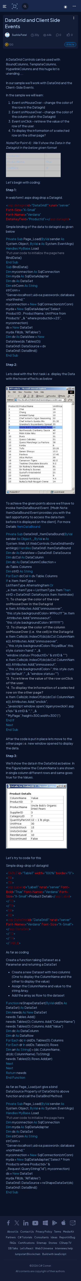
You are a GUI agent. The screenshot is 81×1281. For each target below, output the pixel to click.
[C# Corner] (15, 6)
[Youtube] (35, 1223)
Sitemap (42, 1242)
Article (70, 44)
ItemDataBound (28, 526)
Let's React (26, 1248)
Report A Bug (67, 1237)
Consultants (41, 1237)
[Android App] (54, 1223)
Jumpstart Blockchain (27, 1254)
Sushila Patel (19, 34)
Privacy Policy (44, 1231)
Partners (11, 1237)
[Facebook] (8, 1223)
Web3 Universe (44, 1248)
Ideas (54, 1237)
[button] (74, 6)
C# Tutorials (25, 1237)
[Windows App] (45, 1223)
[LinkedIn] (25, 1223)
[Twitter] (17, 1223)
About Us (12, 1231)
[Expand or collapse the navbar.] (5, 6)
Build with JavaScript (54, 1254)
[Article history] (33, 35)
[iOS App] (63, 1223)
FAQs (13, 1242)
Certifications (26, 1242)
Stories (53, 1242)
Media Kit (68, 1231)
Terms (57, 1231)
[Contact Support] (72, 1223)
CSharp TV (65, 1242)
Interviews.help (64, 1248)
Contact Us (27, 1231)
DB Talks (13, 1248)
